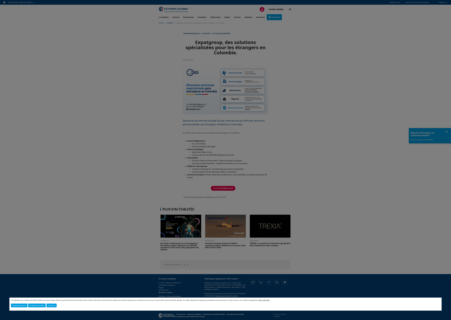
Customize (51, 305)
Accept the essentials (36, 305)
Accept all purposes (19, 305)
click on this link (264, 300)
